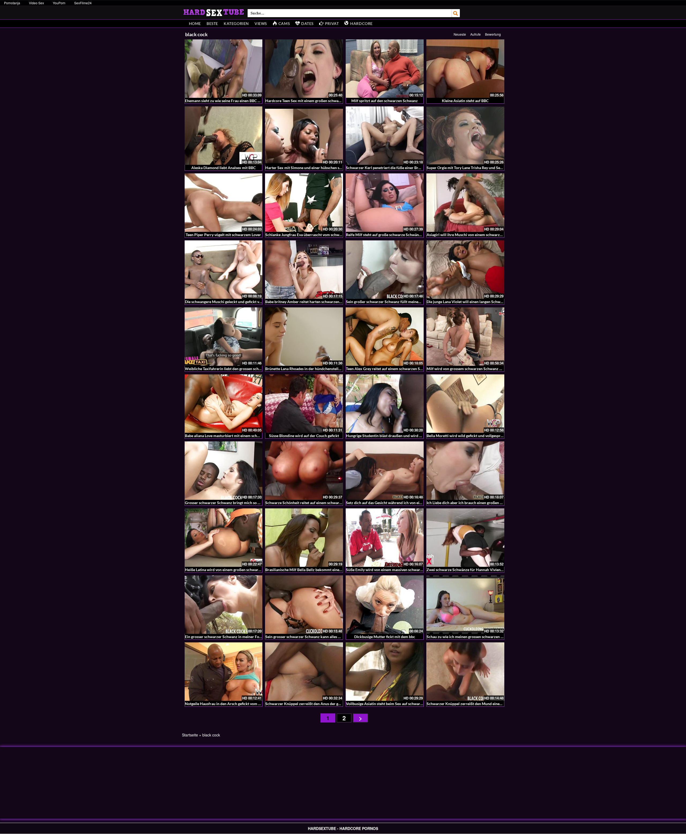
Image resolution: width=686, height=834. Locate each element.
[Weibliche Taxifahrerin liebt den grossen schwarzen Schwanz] (224, 336)
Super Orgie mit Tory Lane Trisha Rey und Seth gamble (471, 167)
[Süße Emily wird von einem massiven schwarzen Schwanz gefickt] (385, 537)
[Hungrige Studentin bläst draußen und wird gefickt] (385, 403)
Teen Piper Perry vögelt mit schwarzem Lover (223, 234)
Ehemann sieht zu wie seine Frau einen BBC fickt (225, 100)
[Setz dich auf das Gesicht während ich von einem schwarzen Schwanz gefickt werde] (385, 470)
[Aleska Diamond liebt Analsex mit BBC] (224, 135)
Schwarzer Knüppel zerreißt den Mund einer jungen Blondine (478, 703)
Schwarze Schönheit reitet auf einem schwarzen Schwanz (313, 502)
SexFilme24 (83, 2)
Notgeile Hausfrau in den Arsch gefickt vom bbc (224, 703)
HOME (195, 23)
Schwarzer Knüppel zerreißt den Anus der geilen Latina (311, 703)
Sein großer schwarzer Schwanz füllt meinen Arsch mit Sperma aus (402, 301)
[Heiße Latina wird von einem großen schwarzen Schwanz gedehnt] (224, 537)
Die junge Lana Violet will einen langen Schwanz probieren (475, 301)
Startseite (190, 735)
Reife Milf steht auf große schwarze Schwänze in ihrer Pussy (396, 234)
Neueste (460, 34)
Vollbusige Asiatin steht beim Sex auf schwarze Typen (390, 703)
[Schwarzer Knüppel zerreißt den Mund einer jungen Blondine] (465, 671)
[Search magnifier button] (456, 13)
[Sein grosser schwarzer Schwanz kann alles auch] (304, 604)
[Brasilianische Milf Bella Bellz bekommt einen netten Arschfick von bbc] (304, 537)
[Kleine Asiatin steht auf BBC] (465, 68)
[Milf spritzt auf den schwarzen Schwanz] (385, 68)
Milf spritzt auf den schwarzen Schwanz (384, 100)
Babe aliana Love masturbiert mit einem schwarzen (227, 435)
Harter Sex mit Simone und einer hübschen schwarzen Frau (314, 167)
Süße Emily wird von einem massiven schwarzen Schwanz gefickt (400, 569)
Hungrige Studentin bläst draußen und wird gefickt (388, 435)
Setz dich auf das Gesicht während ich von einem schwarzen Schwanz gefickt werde (415, 502)
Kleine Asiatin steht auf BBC (465, 100)
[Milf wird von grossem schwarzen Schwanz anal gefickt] (465, 336)
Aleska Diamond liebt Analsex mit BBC (223, 167)
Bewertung (493, 34)
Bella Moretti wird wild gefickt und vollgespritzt (466, 435)
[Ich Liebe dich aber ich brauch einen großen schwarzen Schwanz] (465, 470)
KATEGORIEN (236, 23)
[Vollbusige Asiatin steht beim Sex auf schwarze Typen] (385, 671)
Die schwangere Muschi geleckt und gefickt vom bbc (228, 301)
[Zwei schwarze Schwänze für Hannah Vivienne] (465, 537)
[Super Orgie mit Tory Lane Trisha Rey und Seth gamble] (465, 135)
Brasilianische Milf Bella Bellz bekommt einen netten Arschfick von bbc (324, 569)
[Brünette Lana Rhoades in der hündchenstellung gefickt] (304, 336)
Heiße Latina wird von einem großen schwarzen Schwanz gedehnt (239, 569)
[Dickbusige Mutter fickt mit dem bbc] (385, 604)
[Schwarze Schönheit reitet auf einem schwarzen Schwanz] (304, 470)
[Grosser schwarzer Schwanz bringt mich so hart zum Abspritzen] (224, 470)
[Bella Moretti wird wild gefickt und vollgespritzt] (465, 403)
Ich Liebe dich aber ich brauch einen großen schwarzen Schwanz (480, 502)
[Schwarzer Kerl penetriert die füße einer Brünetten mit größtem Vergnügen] (385, 135)
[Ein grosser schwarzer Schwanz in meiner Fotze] (224, 604)
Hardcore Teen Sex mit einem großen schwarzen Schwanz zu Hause (321, 100)
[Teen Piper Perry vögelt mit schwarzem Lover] (224, 202)
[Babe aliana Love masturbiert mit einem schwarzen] (224, 403)
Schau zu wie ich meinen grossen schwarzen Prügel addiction (477, 636)
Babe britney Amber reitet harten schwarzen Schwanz (310, 301)
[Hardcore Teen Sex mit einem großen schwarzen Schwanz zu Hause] (304, 68)
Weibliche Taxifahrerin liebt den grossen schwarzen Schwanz (236, 368)
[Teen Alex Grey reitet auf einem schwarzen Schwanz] (385, 336)
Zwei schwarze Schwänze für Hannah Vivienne (466, 569)
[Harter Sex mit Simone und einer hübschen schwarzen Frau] (304, 135)
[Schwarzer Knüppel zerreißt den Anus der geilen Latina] (304, 671)
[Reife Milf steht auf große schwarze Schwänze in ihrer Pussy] (385, 202)
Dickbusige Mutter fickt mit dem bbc (384, 636)
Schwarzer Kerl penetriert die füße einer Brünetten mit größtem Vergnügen (409, 167)
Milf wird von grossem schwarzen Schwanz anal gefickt (472, 368)
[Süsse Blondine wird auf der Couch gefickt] (304, 403)
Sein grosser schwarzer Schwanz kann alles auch (305, 636)
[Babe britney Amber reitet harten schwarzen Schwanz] (304, 269)
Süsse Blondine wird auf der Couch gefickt (304, 435)
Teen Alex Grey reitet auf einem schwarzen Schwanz (389, 368)
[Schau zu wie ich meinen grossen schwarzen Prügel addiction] (465, 604)
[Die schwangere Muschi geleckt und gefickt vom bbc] (224, 269)
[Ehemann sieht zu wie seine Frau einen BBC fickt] (224, 68)
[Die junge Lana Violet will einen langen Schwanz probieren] (465, 269)
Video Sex (36, 2)
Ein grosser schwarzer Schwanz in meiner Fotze (224, 636)
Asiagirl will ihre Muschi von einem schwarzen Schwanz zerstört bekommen (490, 234)
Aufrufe (475, 34)
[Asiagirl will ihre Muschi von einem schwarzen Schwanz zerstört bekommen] (465, 202)
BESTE (212, 23)
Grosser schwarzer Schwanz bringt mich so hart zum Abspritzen (238, 502)
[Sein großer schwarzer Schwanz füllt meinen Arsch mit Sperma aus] (385, 269)
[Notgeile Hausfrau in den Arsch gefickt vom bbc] (224, 671)
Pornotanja (12, 2)
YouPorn (59, 2)
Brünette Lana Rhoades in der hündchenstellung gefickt (311, 368)
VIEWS (261, 23)
